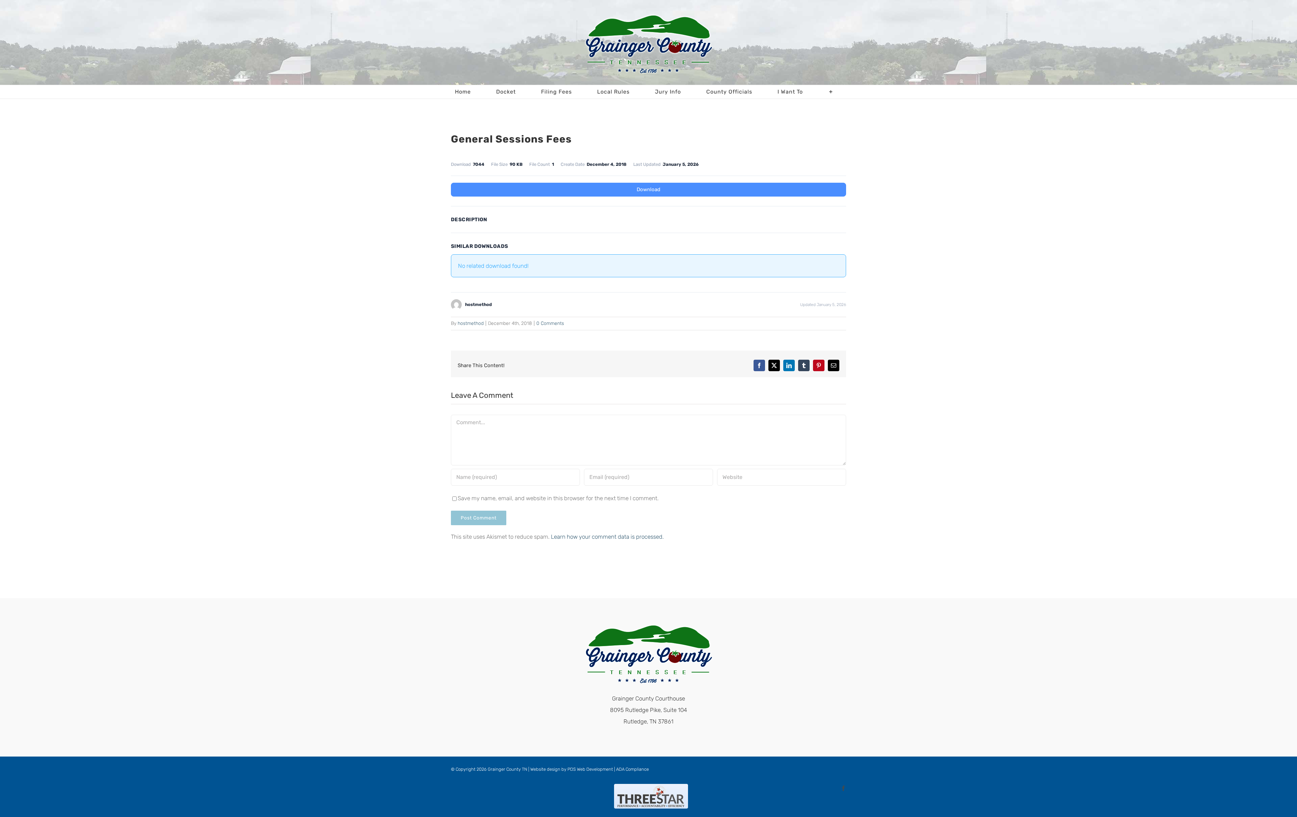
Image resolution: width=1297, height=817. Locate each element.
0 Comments (550, 323)
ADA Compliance (632, 769)
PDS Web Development (590, 769)
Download (648, 189)
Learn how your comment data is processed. (607, 536)
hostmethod (471, 323)
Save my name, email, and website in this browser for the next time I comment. (558, 498)
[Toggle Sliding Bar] (831, 92)
